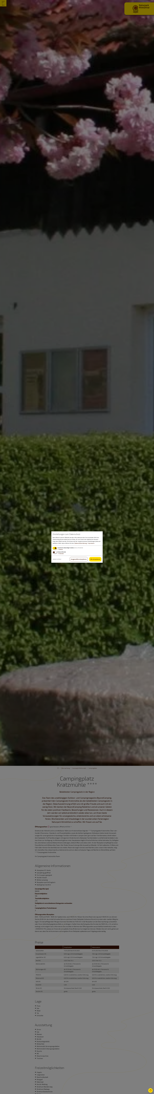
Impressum (91, 543)
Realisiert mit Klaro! (57, 559)
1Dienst (60, 549)
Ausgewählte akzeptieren (79, 559)
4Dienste (60, 553)
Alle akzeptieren (95, 559)
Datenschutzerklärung (80, 543)
